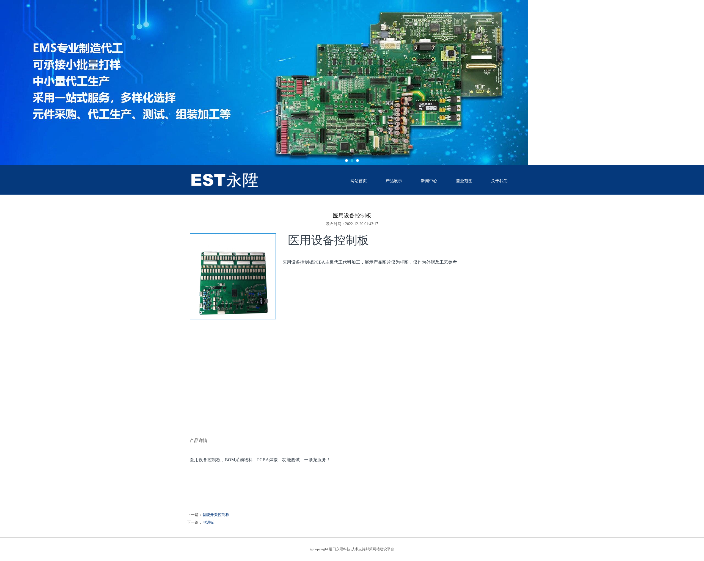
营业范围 (464, 181)
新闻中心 (429, 181)
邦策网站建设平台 (379, 549)
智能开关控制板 (215, 515)
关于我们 (499, 181)
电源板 (208, 522)
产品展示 (394, 181)
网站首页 (358, 181)
